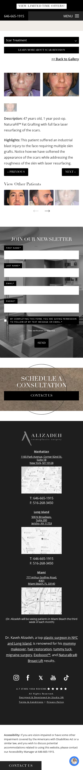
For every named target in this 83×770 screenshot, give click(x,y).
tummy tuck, (62, 649)
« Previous (16, 172)
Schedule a (42, 382)
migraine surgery (19, 655)
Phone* (11, 301)
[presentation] (35, 211)
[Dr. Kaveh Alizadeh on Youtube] (53, 678)
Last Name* (13, 265)
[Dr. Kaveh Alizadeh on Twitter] (41, 678)
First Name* (13, 247)
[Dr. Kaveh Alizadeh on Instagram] (16, 678)
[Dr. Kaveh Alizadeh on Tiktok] (66, 678)
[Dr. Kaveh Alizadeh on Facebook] (28, 678)
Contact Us (42, 395)
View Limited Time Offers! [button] (42, 6)
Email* (10, 283)
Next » (70, 172)
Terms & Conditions (31, 701)
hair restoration (40, 649)
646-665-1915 (14, 16)
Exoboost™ (42, 655)
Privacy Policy (55, 701)
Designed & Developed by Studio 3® (41, 697)
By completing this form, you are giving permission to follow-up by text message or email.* (43, 320)
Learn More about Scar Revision (41, 50)
